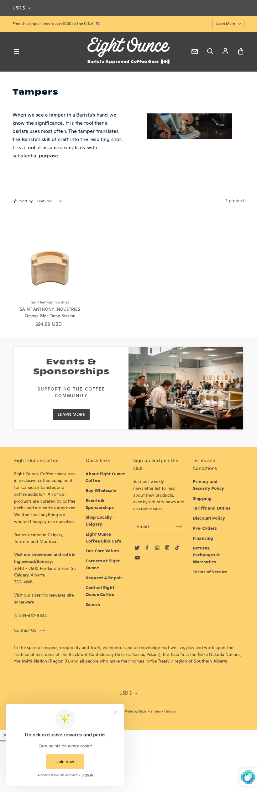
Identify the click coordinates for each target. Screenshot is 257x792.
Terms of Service (210, 572)
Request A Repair (104, 578)
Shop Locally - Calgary (100, 520)
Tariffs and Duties (211, 508)
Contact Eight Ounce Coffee (100, 591)
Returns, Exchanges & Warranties (206, 555)
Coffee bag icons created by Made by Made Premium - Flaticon (128, 711)
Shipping (202, 498)
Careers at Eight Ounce (103, 564)
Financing (203, 538)
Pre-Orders (205, 528)
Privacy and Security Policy (208, 484)
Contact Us (25, 630)
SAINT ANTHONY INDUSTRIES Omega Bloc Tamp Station (50, 312)
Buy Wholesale (101, 490)
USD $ (19, 8)
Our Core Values (102, 551)
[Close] (4, 735)
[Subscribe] (179, 526)
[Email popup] (194, 51)
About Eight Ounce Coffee (105, 477)
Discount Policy (209, 518)
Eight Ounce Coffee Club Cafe (103, 537)
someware (24, 602)
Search (93, 604)
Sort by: (27, 201)
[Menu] (16, 51)
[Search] (210, 51)
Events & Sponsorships (100, 504)
